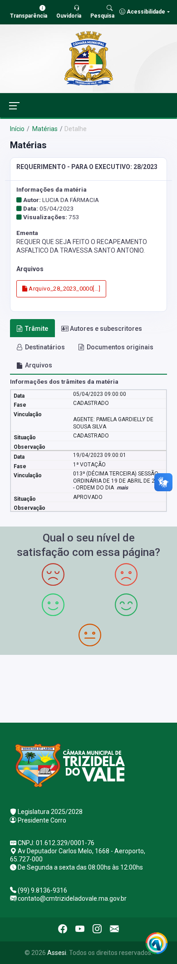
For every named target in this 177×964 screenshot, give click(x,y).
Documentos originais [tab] (120, 347)
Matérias (44, 128)
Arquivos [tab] (38, 365)
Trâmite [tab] (36, 328)
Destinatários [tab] (45, 347)
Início (17, 128)
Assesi (56, 952)
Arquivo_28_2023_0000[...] (63, 288)
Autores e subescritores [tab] (106, 328)
